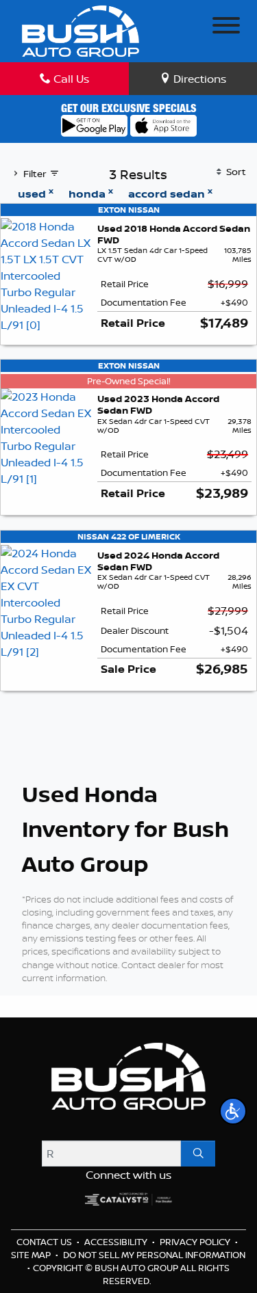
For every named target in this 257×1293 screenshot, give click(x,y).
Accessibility (116, 1242)
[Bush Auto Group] (80, 29)
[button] (233, 1111)
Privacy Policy (196, 1242)
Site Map (32, 1255)
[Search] (198, 1154)
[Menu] (226, 27)
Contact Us (45, 1242)
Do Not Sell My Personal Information (154, 1255)
